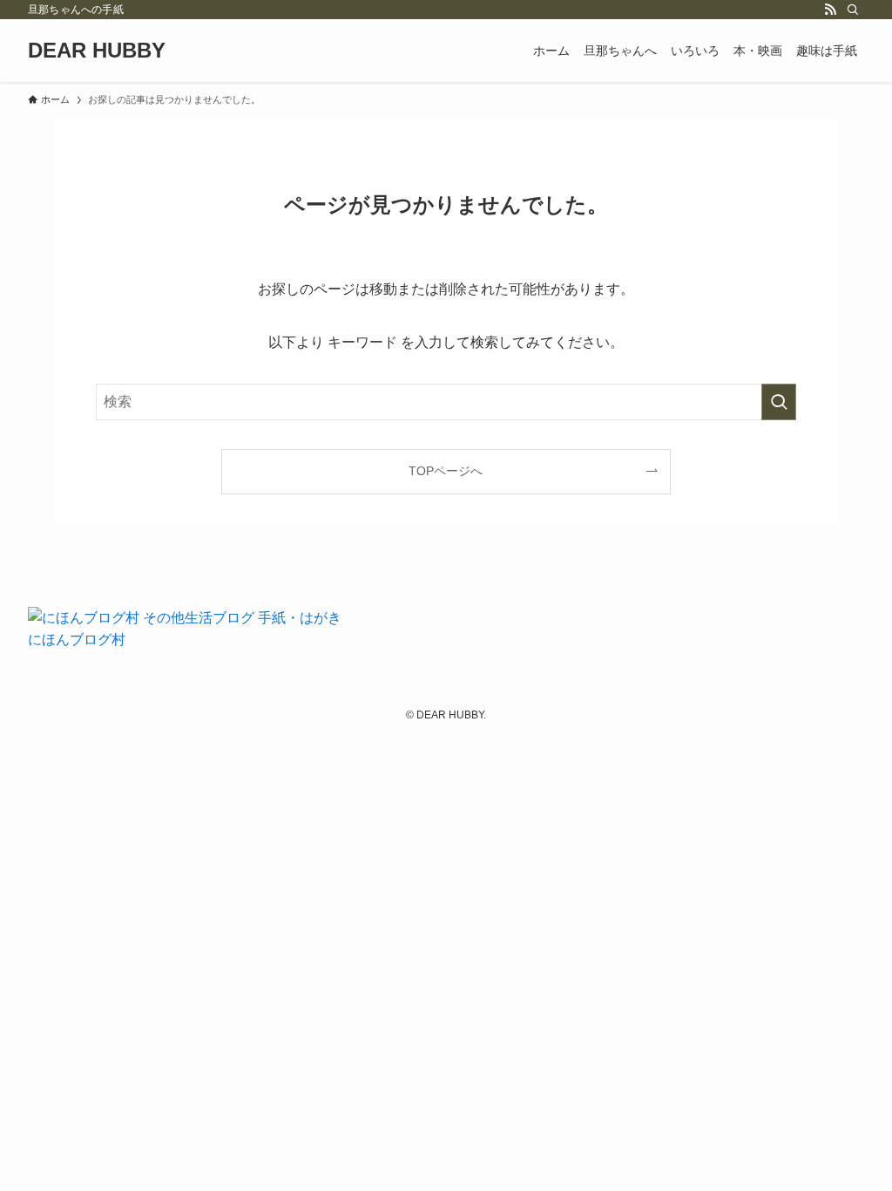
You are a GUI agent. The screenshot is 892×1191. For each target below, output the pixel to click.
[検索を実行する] (778, 402)
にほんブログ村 (76, 639)
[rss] (830, 9)
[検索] (852, 9)
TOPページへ (446, 471)
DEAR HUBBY (97, 50)
